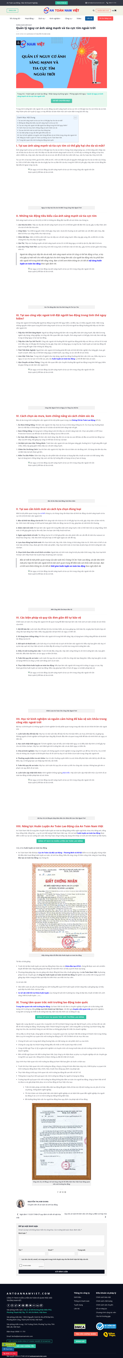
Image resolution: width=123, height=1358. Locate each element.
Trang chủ (21, 94)
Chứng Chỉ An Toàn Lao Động (83, 420)
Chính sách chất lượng (104, 1301)
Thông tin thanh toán (81, 1301)
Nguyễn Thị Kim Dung (43, 34)
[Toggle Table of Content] (74, 117)
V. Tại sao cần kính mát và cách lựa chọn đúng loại (33, 130)
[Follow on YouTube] (30, 1305)
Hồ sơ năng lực (101, 1308)
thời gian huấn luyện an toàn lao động (68, 566)
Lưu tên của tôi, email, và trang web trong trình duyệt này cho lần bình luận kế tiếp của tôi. (55, 1259)
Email (50, 1250)
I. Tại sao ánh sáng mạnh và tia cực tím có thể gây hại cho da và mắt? (40, 120)
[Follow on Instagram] (12, 1305)
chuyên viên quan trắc (82, 1009)
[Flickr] (34, 1305)
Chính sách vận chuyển (104, 1305)
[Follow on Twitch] (41, 1305)
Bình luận (23, 1233)
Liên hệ (76, 1308)
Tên (20, 1250)
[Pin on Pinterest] (65, 1192)
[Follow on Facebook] (8, 1305)
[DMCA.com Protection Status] (80, 1326)
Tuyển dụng (78, 1305)
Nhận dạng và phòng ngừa (58, 94)
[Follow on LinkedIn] (26, 1305)
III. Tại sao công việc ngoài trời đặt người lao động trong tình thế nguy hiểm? (42, 125)
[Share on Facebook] (58, 1192)
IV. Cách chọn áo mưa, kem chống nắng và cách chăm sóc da (37, 128)
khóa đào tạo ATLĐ (73, 966)
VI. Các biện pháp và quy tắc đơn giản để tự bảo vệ (33, 133)
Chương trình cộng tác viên (106, 1312)
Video (79, 18)
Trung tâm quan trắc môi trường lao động (33, 1006)
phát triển (66, 773)
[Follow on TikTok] (16, 1305)
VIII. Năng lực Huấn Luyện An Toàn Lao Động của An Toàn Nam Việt (39, 138)
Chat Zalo (8, 1349)
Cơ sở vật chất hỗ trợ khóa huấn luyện (33, 993)
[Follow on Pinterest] (23, 1305)
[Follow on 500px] (37, 1305)
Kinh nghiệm (55, 18)
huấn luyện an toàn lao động (63, 359)
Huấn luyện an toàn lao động (36, 94)
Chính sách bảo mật (103, 1297)
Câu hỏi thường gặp (103, 1316)
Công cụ (68, 18)
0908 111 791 (20, 1331)
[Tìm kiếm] (93, 10)
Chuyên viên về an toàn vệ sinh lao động (43, 1205)
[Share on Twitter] (60, 1192)
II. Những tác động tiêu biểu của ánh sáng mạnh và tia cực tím (37, 123)
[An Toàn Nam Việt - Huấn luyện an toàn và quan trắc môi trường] (61, 10)
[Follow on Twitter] (19, 1305)
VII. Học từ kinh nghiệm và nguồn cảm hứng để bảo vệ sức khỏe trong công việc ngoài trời (47, 135)
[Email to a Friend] (63, 1192)
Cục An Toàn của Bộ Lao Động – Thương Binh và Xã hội (60, 852)
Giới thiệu (77, 1297)
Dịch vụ (42, 18)
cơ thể (42, 513)
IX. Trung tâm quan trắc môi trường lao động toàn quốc (35, 140)
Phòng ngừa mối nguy (24, 25)
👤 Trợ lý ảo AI (9, 1344)
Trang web (81, 1250)
